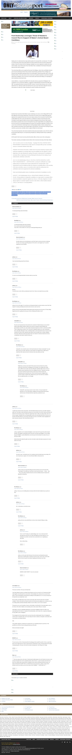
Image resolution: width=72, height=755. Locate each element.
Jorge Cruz (48, 728)
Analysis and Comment (23, 42)
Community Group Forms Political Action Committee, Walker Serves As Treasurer (27, 198)
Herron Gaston (32, 725)
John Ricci (24, 728)
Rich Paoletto (5, 733)
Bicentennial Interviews (47, 18)
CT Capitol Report (28, 707)
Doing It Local (27, 708)
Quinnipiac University (57, 732)
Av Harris (69, 717)
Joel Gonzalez (45, 726)
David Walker (34, 722)
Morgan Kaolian (10, 732)
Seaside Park (44, 733)
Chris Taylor (58, 721)
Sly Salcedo (56, 733)
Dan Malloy (6, 722)
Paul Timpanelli (33, 732)
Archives (31, 18)
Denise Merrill (45, 722)
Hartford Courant (17, 725)
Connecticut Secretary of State (7, 699)
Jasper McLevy (66, 725)
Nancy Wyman (20, 732)
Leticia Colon (14, 193)
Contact (37, 18)
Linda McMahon (36, 729)
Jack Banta (57, 725)
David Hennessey (24, 722)
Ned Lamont (25, 732)
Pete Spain (42, 732)
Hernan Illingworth (27, 725)
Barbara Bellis (7, 718)
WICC (2, 711)
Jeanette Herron (2, 726)
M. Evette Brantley (59, 729)
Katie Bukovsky (52, 728)
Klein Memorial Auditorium (7, 729)
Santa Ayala (26, 733)
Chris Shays (54, 721)
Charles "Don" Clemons (15, 721)
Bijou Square (48, 718)
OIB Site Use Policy (16, 744)
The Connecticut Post (53, 708)
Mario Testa (27, 193)
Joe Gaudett (35, 726)
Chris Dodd (37, 721)
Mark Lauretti (35, 730)
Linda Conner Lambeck (29, 729)
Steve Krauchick (67, 733)
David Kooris (29, 722)
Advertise (18, 742)
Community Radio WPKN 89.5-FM (7, 707)
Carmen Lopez (9, 721)
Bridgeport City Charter (5, 698)
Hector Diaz (22, 725)
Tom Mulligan (14, 195)
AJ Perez (10, 717)
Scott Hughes (39, 733)
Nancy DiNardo (15, 732)
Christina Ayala (63, 721)
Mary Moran (51, 730)
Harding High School (11, 725)
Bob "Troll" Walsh (66, 718)
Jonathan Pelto (43, 728)
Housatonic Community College (45, 725)
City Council (30, 42)
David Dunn (19, 722)
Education (38, 42)
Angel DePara (50, 717)
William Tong (8, 736)
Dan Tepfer (15, 722)
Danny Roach (11, 722)
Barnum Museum (17, 718)
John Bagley (59, 726)
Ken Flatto (66, 728)
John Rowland (29, 728)
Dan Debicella (2, 722)
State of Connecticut (52, 701)
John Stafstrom (34, 728)
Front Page (3, 18)
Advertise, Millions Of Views (20, 18)
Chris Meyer (41, 721)
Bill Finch (56, 718)
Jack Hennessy (61, 725)
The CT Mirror (4, 709)
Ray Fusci (3, 752)
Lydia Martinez (53, 729)
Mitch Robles (5, 732)
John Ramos (21, 728)
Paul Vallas (32, 193)
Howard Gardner (52, 725)
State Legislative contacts (29, 701)
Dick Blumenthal (28, 699)
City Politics (34, 42)
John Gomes (68, 726)
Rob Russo (9, 733)
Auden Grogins (65, 717)
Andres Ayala (42, 717)
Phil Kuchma (46, 732)
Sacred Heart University (20, 733)
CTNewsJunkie (4, 708)
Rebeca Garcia (67, 732)
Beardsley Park (33, 718)
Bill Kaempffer (61, 718)
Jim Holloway (20, 726)
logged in (18, 677)
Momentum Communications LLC (31, 748)
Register (26, 12)
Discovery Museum (61, 722)
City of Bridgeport (52, 698)
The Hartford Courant (29, 709)
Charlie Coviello (22, 721)
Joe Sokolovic (55, 726)
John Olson (16, 728)
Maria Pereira (21, 193)
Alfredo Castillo (20, 717)
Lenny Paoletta (19, 729)
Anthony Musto (55, 717)
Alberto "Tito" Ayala (15, 717)
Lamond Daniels (13, 729)
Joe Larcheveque (39, 726)
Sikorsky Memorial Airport (50, 733)
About (10, 18)
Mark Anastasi (30, 730)
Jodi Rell (24, 726)
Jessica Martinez (11, 726)
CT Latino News (52, 707)
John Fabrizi (63, 726)
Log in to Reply (15, 216)
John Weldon (39, 728)
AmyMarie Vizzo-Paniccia (31, 717)
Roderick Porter (14, 733)
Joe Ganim (31, 726)
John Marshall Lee (6, 728)
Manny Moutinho (64, 729)
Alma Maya (25, 717)
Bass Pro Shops (27, 718)
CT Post (70, 721)
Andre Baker (37, 717)
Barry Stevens (23, 718)
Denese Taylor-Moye (39, 722)
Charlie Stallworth (27, 721)
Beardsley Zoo (38, 718)
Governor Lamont (52, 699)
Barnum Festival (12, 718)
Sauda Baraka (44, 193)
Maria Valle (8, 730)
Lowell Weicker (48, 729)
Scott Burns (35, 733)
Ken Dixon (63, 728)
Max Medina (55, 730)
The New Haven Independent (54, 709)
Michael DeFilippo (60, 730)
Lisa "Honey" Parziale (42, 729)
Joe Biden (27, 726)
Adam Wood (2, 717)
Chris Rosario (50, 721)
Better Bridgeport (43, 718)
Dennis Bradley (50, 722)
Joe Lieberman (50, 726)
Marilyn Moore (21, 730)
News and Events (44, 42)
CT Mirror (67, 721)
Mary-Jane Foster (40, 730)
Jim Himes (3, 701)
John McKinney (12, 728)
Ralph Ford (38, 193)
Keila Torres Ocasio (58, 728)
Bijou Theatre (53, 718)
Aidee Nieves (6, 717)
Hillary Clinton (37, 725)
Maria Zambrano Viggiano (15, 730)
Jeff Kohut (6, 726)
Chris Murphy (27, 698)
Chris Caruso (33, 721)
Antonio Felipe (60, 717)
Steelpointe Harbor (61, 733)
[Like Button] (13, 186)
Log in (21, 12)
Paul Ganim (29, 732)
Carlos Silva (5, 721)
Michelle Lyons (65, 730)
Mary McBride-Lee (46, 730)
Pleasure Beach (50, 732)
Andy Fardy (46, 717)
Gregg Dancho (5, 725)
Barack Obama (2, 718)
